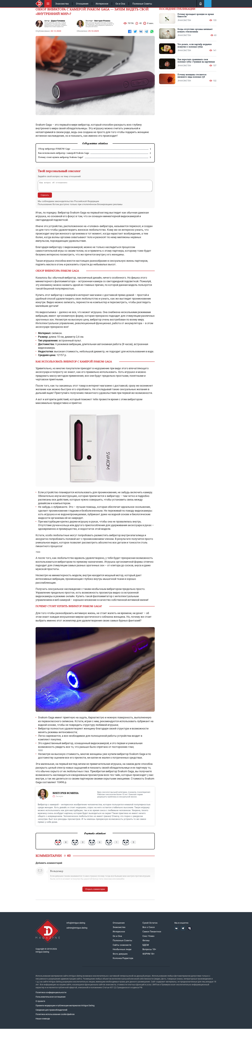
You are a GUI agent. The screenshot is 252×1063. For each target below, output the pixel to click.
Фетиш (145, 940)
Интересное (102, 3)
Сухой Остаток (150, 923)
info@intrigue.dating (75, 923)
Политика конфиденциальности (51, 992)
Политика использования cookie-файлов (55, 1014)
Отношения (82, 3)
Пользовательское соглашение (50, 997)
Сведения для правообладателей (51, 1010)
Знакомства (62, 3)
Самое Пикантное (151, 931)
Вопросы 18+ (149, 949)
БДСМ (145, 945)
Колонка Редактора (123, 958)
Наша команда (43, 1018)
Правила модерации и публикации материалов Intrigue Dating (65, 1005)
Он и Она (120, 3)
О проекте (40, 1001)
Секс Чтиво (148, 936)
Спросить (45, 195)
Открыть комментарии (95, 889)
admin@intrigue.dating (76, 928)
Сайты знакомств (122, 945)
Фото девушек (120, 954)
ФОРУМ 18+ (148, 954)
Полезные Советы (142, 3)
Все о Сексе (148, 927)
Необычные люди (122, 949)
